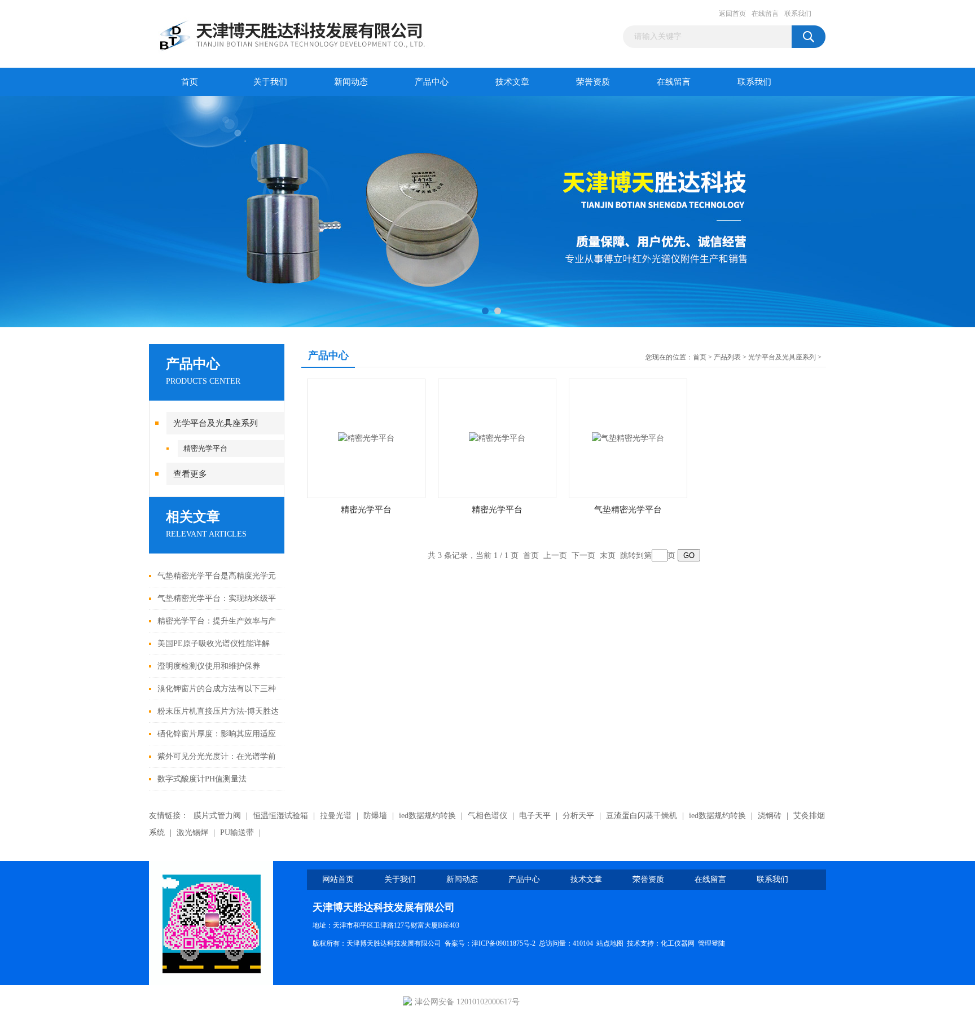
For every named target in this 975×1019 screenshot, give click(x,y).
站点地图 (609, 943)
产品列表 (727, 357)
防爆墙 (375, 815)
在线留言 (765, 13)
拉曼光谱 (336, 815)
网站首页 (338, 879)
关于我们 (270, 81)
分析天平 (578, 815)
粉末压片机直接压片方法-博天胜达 (218, 711)
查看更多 (190, 473)
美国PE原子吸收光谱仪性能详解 (213, 643)
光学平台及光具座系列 (215, 423)
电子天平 (535, 815)
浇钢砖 (769, 815)
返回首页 (732, 13)
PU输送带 (237, 832)
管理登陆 (711, 943)
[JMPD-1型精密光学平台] (366, 437)
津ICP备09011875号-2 (503, 943)
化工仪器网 (678, 943)
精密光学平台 (205, 448)
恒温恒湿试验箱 (280, 815)
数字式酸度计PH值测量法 (202, 779)
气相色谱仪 (487, 815)
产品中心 (432, 81)
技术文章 (512, 81)
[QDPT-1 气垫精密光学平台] (628, 437)
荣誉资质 (593, 81)
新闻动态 (351, 81)
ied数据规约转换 (427, 815)
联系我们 (797, 13)
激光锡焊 (192, 832)
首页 (189, 81)
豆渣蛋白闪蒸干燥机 (641, 815)
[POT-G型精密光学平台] (497, 437)
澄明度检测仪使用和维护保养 (208, 666)
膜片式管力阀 (217, 815)
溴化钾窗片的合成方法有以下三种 (216, 688)
